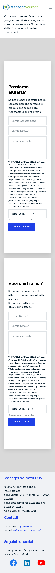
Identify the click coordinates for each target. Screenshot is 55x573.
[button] (26, 526)
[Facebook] (13, 562)
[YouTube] (41, 562)
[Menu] (50, 7)
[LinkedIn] (27, 562)
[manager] (20, 7)
